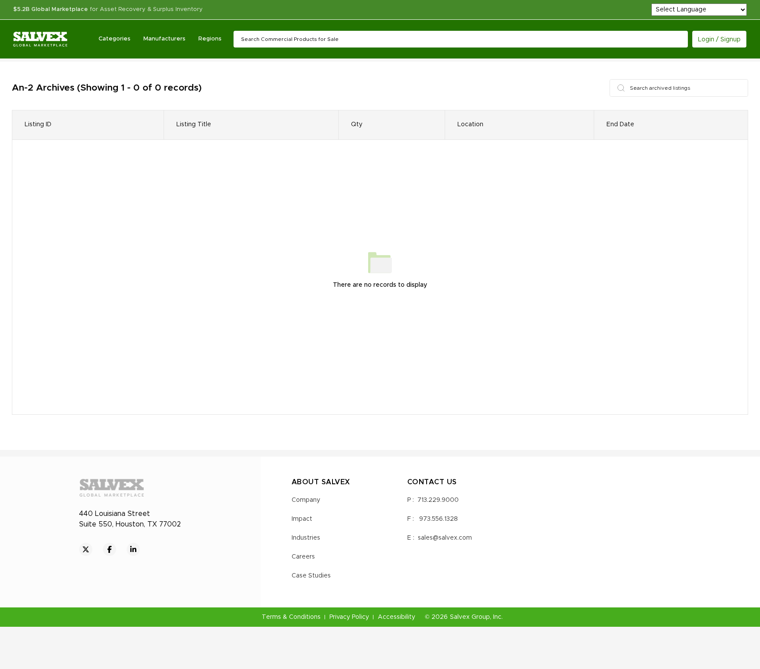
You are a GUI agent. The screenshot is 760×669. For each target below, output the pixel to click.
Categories (114, 39)
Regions (209, 39)
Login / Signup (719, 40)
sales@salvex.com (445, 538)
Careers (303, 557)
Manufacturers (164, 39)
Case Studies (311, 576)
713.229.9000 (438, 500)
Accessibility (396, 617)
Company (306, 500)
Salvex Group (470, 617)
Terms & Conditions (291, 617)
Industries (306, 538)
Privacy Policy (349, 617)
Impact (302, 519)
